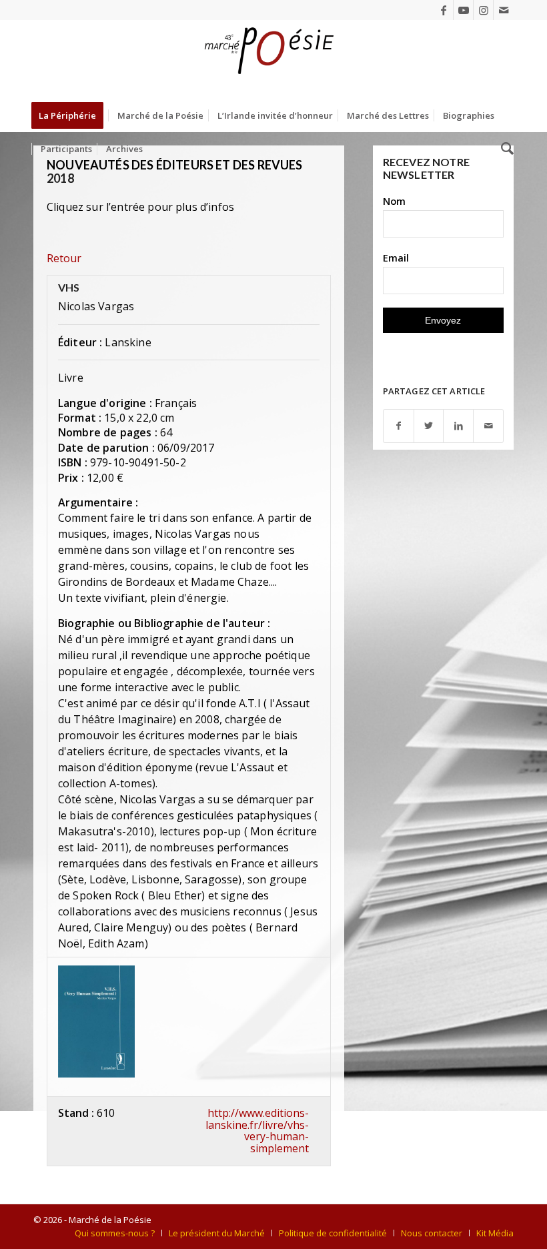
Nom (394, 200)
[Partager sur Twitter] (429, 426)
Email (396, 257)
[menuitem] (71, 115)
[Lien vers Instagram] (483, 10)
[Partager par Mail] (488, 426)
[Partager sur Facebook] (399, 426)
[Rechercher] (504, 148)
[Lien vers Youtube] (463, 10)
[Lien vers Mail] (504, 10)
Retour (64, 258)
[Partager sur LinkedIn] (458, 426)
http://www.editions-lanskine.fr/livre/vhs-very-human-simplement (257, 1131)
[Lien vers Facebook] (443, 10)
